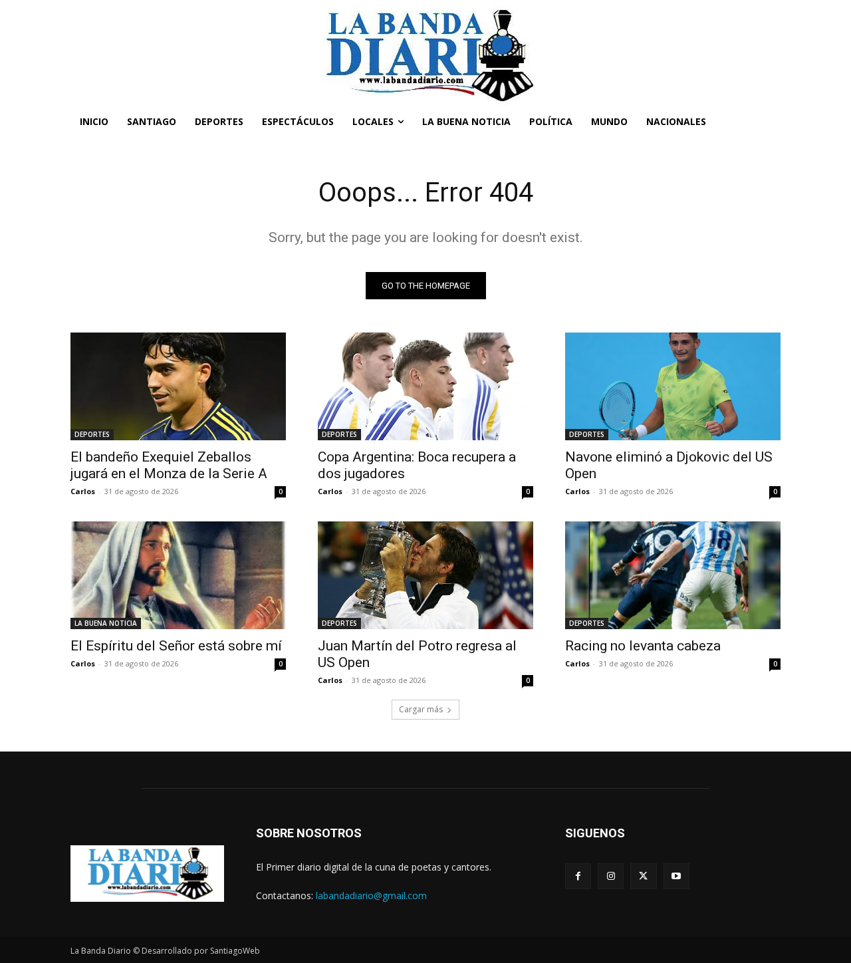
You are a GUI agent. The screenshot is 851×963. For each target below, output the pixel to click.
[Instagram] (611, 876)
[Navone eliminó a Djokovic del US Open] (673, 386)
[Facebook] (578, 876)
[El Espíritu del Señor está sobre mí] (178, 575)
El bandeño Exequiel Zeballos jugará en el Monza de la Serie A (168, 465)
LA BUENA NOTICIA (105, 623)
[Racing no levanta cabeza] (673, 575)
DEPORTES (92, 434)
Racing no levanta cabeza (643, 646)
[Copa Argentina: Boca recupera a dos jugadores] (425, 386)
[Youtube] (676, 876)
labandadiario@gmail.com (371, 895)
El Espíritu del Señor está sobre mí (176, 646)
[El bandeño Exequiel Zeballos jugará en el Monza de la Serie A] (178, 386)
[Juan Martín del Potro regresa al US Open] (425, 575)
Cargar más (421, 709)
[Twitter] (643, 876)
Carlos (82, 491)
